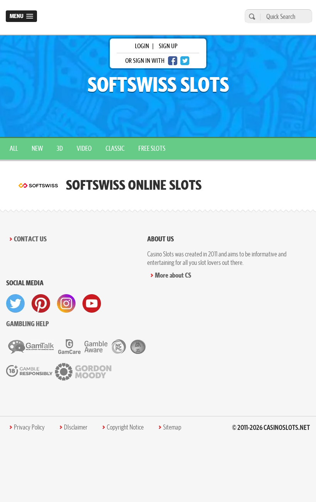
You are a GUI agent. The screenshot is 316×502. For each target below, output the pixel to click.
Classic (115, 148)
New (37, 148)
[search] (251, 16)
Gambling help (27, 324)
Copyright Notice (125, 427)
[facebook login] (172, 61)
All (14, 148)
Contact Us (30, 239)
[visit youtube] (91, 303)
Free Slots (151, 148)
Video (84, 148)
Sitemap (172, 427)
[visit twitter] (15, 303)
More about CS (173, 275)
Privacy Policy (29, 427)
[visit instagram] (66, 303)
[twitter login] (185, 61)
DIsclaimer (75, 427)
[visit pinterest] (41, 303)
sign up (168, 46)
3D (60, 148)
